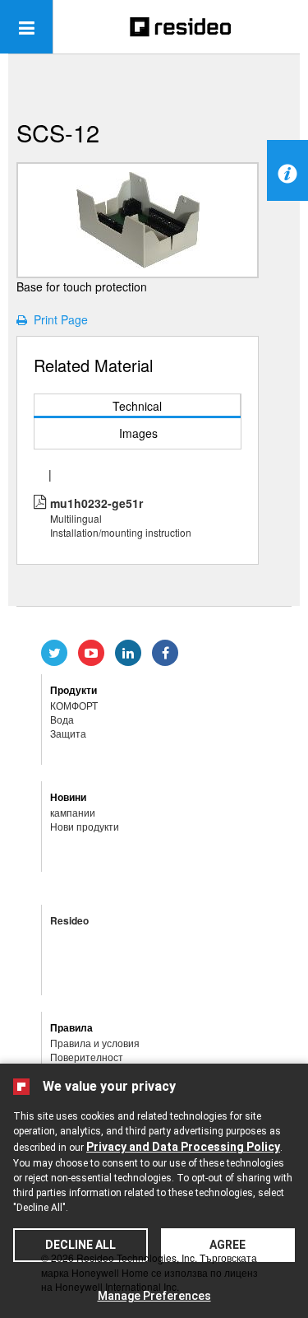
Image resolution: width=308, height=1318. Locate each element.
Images (138, 433)
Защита (68, 733)
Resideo (69, 920)
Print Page (57, 319)
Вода (62, 719)
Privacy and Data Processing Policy (183, 1146)
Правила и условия (95, 1043)
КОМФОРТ (74, 705)
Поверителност (86, 1057)
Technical (137, 406)
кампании (72, 812)
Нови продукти (84, 826)
